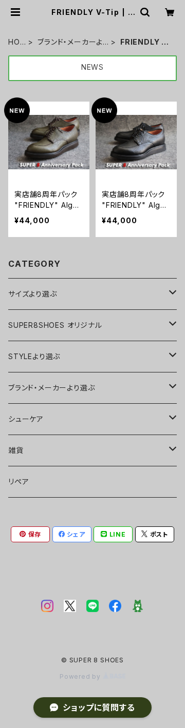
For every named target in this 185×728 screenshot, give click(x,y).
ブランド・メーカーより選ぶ (70, 42)
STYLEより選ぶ (34, 356)
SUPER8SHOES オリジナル (55, 325)
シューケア (26, 419)
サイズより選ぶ (32, 293)
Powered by (81, 676)
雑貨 (16, 450)
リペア (18, 481)
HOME (14, 42)
